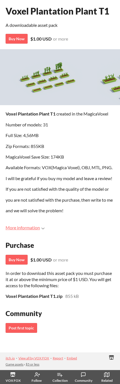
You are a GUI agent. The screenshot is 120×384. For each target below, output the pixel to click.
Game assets (14, 364)
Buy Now (17, 38)
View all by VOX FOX (33, 358)
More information (23, 227)
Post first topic (21, 328)
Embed (72, 358)
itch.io (10, 358)
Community (83, 380)
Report (58, 358)
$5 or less (32, 364)
